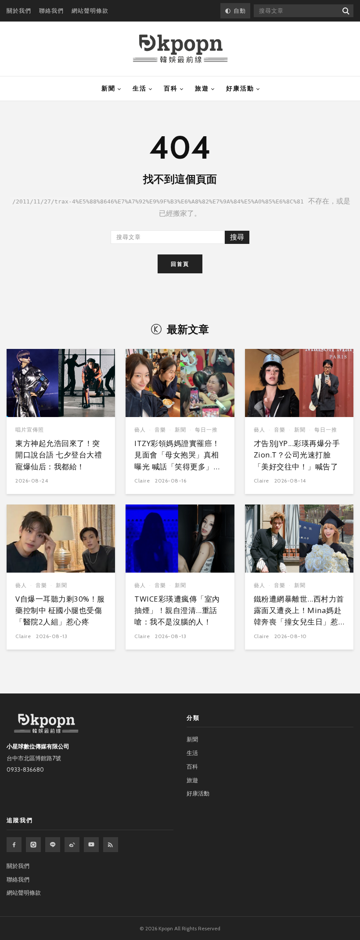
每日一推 (206, 429)
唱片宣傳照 (29, 429)
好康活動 (240, 88)
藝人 (140, 429)
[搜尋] (345, 10)
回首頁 (180, 264)
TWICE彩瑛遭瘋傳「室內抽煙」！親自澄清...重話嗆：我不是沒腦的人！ (177, 610)
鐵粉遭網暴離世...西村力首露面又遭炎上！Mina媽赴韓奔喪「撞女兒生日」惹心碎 (299, 616)
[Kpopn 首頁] (180, 49)
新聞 (108, 88)
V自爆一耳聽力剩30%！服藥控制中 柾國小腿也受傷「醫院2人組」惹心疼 (60, 610)
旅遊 (202, 88)
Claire (142, 480)
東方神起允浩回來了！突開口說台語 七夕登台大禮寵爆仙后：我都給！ (58, 455)
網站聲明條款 (90, 10)
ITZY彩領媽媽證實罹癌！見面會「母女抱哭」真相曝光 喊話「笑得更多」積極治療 (177, 460)
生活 (140, 88)
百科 (171, 88)
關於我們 (19, 10)
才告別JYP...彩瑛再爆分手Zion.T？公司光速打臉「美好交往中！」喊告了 (297, 455)
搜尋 (237, 237)
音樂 (160, 429)
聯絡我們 (51, 10)
